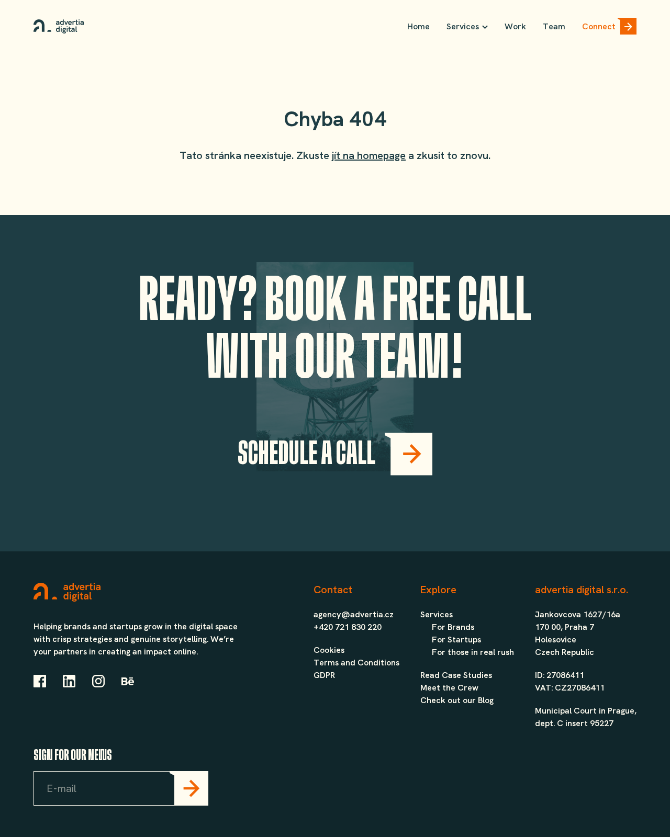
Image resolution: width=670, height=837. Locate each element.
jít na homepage (369, 155)
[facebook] (40, 683)
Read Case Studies (456, 675)
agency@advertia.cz (354, 614)
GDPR (324, 675)
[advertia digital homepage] (59, 26)
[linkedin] (69, 683)
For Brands (453, 626)
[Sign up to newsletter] (189, 788)
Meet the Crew (449, 687)
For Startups (456, 639)
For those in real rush (473, 652)
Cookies (329, 649)
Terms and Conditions (356, 662)
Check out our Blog (457, 700)
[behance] (127, 683)
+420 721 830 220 (348, 626)
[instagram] (98, 683)
